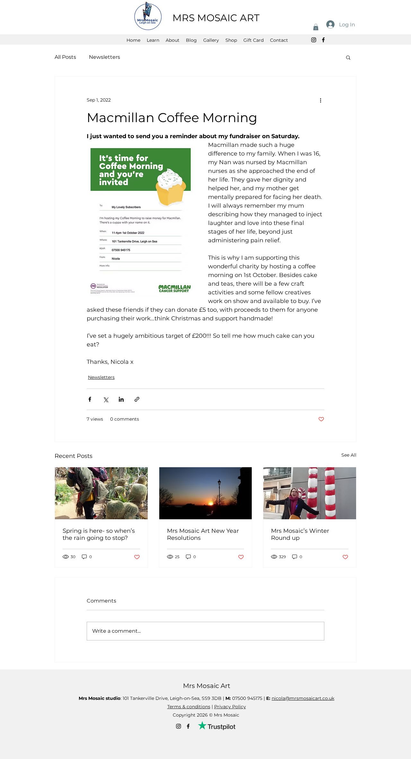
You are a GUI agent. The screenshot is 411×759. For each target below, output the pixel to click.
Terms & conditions (188, 707)
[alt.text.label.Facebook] (323, 40)
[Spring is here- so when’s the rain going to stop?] (101, 493)
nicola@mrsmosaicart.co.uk (303, 698)
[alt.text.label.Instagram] (313, 40)
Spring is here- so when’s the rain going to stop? (99, 534)
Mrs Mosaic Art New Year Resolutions (203, 534)
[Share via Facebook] (90, 399)
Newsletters (104, 57)
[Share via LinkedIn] (121, 399)
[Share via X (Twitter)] (105, 399)
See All (348, 455)
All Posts (65, 57)
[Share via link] (137, 399)
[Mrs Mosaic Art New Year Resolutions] (205, 493)
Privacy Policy (230, 707)
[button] (316, 27)
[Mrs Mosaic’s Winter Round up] (309, 493)
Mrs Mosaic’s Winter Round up (300, 534)
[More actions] (320, 100)
